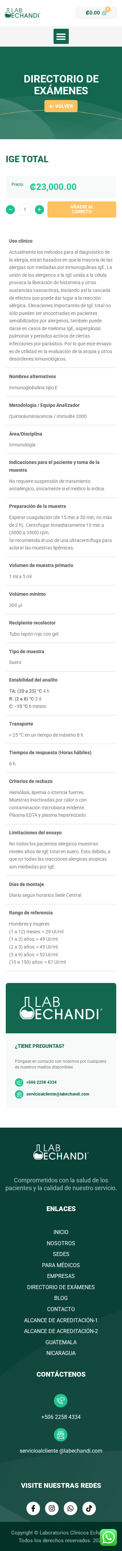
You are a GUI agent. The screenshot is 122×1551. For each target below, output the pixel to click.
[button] (61, 36)
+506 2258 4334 (61, 1417)
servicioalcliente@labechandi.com (57, 1094)
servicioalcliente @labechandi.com (61, 1451)
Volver (64, 106)
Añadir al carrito (82, 209)
